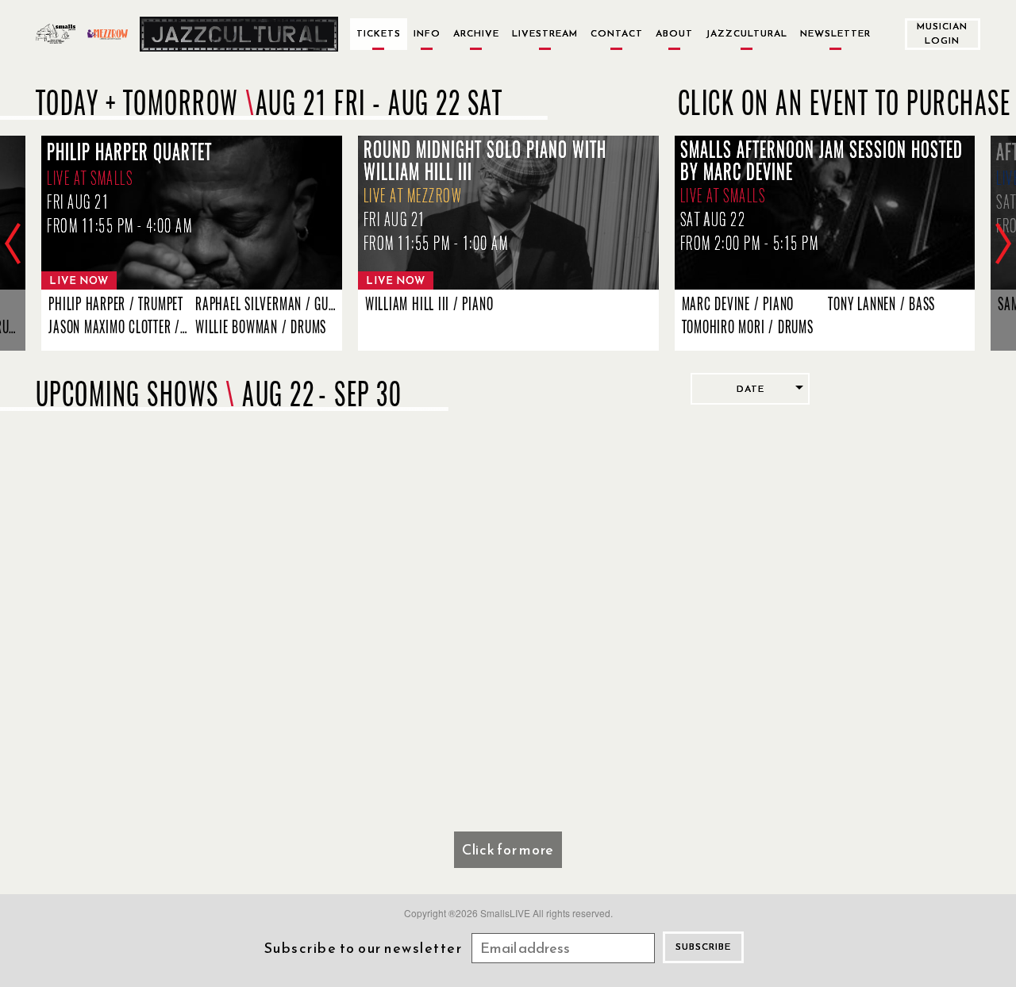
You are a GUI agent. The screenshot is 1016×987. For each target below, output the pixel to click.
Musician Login (942, 33)
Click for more (508, 849)
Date (750, 389)
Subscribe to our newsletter (363, 948)
